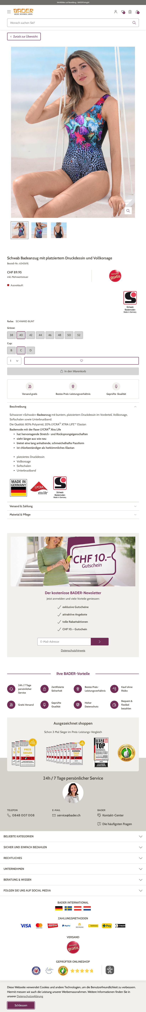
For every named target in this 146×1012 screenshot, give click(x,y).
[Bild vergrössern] (128, 210)
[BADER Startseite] (23, 12)
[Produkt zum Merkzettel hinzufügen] (81, 361)
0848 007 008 (23, 815)
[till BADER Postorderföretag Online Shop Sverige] (68, 908)
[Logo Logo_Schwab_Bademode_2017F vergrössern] (130, 302)
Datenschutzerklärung (30, 996)
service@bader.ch (68, 815)
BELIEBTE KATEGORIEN (18, 836)
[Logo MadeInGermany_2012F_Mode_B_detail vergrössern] (18, 488)
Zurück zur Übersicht (25, 36)
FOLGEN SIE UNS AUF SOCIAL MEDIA (27, 890)
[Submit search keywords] (134, 22)
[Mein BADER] (116, 11)
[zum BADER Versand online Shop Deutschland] (58, 908)
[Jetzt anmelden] (100, 641)
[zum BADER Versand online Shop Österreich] (77, 908)
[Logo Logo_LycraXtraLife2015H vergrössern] (39, 488)
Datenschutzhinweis (73, 650)
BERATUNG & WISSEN (17, 879)
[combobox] (73, 22)
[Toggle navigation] (9, 11)
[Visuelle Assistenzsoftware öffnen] (108, 969)
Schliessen (21, 1005)
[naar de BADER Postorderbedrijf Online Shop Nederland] (87, 908)
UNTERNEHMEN (14, 869)
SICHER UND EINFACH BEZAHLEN (25, 847)
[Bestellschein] (130, 11)
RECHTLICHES (13, 858)
